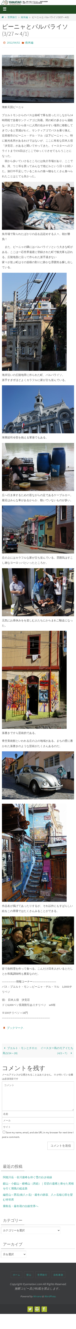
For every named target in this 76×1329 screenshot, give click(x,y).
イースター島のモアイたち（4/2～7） (57, 1048)
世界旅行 (12, 17)
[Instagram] (37, 1307)
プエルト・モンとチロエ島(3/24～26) (20, 1048)
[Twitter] (30, 1307)
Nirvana (37, 1294)
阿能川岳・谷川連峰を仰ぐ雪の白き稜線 (27, 1175)
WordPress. (50, 1294)
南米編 (24, 17)
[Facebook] (44, 1307)
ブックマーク (15, 1026)
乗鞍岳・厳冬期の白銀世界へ (20, 1204)
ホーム (16, 1273)
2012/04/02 (13, 42)
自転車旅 (58, 1273)
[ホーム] (2, 17)
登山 (28, 1273)
